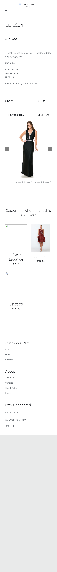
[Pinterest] (43, 101)
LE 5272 (40, 257)
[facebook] (13, 426)
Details (16, 238)
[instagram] (7, 426)
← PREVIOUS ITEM (14, 115)
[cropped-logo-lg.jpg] (28, 4)
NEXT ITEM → (45, 115)
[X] (38, 101)
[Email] (49, 101)
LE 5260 (16, 304)
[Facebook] (33, 101)
